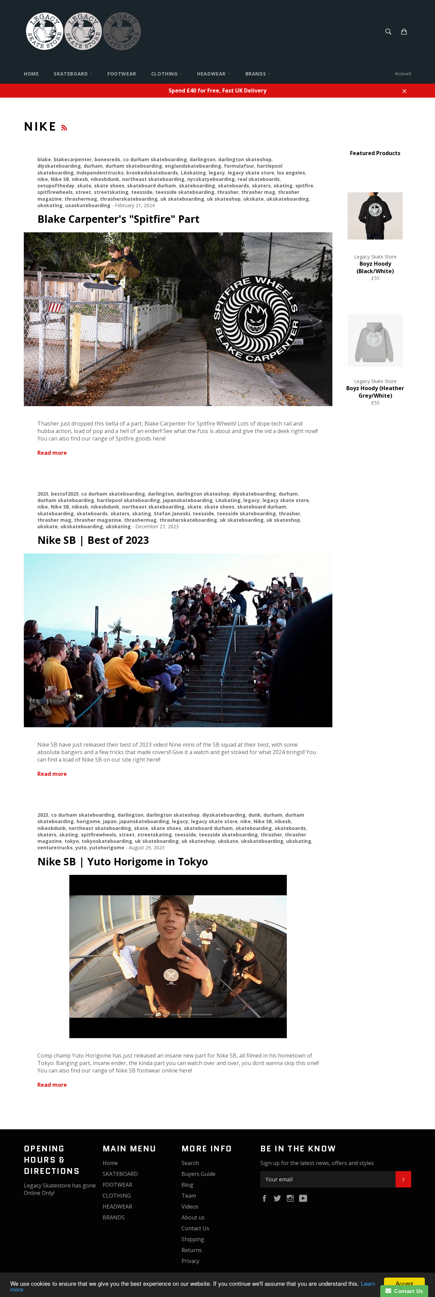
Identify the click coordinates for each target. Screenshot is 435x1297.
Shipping (192, 1239)
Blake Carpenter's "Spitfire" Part (118, 219)
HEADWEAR (212, 73)
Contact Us (195, 1228)
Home (31, 73)
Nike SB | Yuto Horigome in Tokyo (122, 861)
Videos (189, 1206)
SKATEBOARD (71, 73)
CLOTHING (165, 73)
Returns (191, 1250)
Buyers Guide (198, 1174)
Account (403, 73)
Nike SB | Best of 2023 (93, 540)
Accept (404, 1283)
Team (188, 1195)
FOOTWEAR (121, 73)
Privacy (190, 1261)
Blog (187, 1184)
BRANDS (256, 73)
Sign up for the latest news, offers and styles (317, 1163)
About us (193, 1217)
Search (190, 1163)
